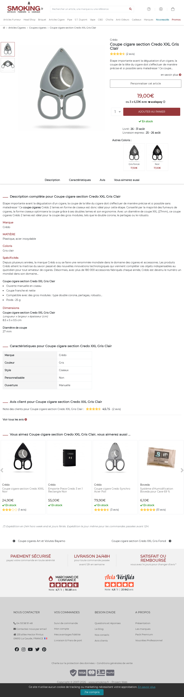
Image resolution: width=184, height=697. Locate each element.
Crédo (114, 39)
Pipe (69, 19)
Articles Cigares (17, 27)
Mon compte (61, 628)
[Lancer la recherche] (130, 9)
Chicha (109, 19)
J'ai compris (92, 692)
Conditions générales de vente (115, 663)
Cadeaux (136, 19)
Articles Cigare (57, 19)
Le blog (99, 628)
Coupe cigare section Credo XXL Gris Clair (73, 27)
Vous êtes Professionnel (149, 640)
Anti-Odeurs (122, 19)
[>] (182, 470)
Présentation (142, 623)
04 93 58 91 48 (24, 623)
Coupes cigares (38, 27)
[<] (2, 470)
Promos (176, 19)
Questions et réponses (108, 623)
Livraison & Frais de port (68, 640)
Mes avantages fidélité (67, 634)
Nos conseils (102, 634)
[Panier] (172, 9)
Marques (148, 19)
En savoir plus (146, 687)
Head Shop (29, 19)
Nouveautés (162, 19)
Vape (92, 19)
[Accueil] (4, 27)
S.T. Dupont (81, 19)
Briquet (42, 19)
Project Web (119, 682)
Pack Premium (144, 634)
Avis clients (101, 640)
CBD (100, 19)
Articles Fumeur (12, 19)
